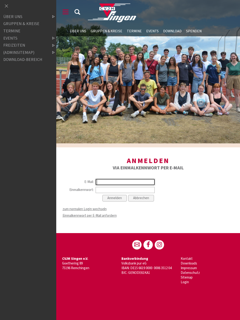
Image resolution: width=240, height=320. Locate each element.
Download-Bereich (22, 59)
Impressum (189, 268)
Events (152, 31)
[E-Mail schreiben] (137, 244)
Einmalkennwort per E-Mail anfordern (90, 215)
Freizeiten (14, 45)
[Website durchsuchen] (77, 13)
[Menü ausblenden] (6, 6)
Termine (134, 31)
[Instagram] (159, 244)
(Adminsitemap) (18, 52)
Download (172, 31)
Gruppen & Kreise (106, 31)
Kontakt (187, 258)
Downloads (189, 263)
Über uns (78, 31)
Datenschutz (190, 272)
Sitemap (187, 277)
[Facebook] (148, 244)
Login (185, 282)
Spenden (194, 31)
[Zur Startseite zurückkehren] (112, 5)
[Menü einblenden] (65, 13)
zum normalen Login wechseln (85, 209)
